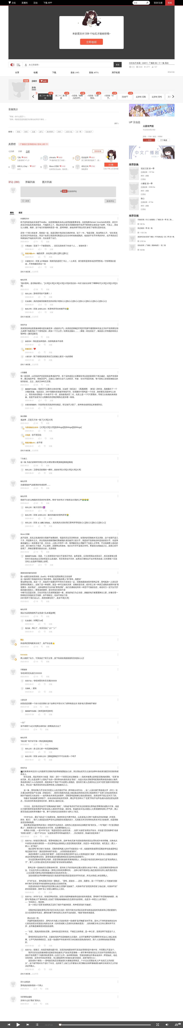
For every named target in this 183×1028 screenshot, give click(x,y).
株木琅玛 (50, 131)
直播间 (25, 2)
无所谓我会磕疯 (26, 997)
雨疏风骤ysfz (30, 253)
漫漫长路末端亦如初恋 (28, 573)
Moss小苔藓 (54, 166)
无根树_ (28, 688)
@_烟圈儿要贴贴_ (44, 522)
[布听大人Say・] (14, 166)
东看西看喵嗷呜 (30, 404)
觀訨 (22, 639)
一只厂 (22, 722)
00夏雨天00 (24, 218)
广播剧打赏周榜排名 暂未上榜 (32, 144)
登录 (64, 191)
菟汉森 (27, 628)
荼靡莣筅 (28, 349)
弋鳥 (19, 157)
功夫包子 (88, 131)
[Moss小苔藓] (46, 166)
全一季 (78, 131)
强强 (18, 131)
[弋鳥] (14, 157)
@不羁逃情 (44, 261)
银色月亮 (23, 279)
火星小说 (69, 131)
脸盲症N (28, 341)
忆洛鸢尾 (28, 301)
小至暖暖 (23, 372)
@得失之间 (42, 309)
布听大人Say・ (23, 166)
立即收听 (91, 42)
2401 (34, 81)
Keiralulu (23, 654)
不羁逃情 (28, 246)
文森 (33, 131)
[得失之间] (78, 166)
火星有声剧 (148, 126)
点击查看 (35, 271)
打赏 (111, 164)
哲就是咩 (84, 157)
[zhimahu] (46, 157)
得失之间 (84, 166)
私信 (165, 140)
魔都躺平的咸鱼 (30, 389)
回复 (47, 241)
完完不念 (23, 324)
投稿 (170, 2)
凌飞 (41, 131)
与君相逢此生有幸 (31, 427)
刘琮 (26, 131)
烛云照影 (23, 416)
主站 (14, 2)
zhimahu (52, 157)
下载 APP (47, 2)
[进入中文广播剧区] (152, 152)
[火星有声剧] (135, 131)
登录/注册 (158, 2)
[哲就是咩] (78, 157)
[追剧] (43, 81)
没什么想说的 (25, 982)
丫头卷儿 (23, 458)
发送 (117, 64)
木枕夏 (27, 435)
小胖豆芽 (28, 356)
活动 (35, 2)
